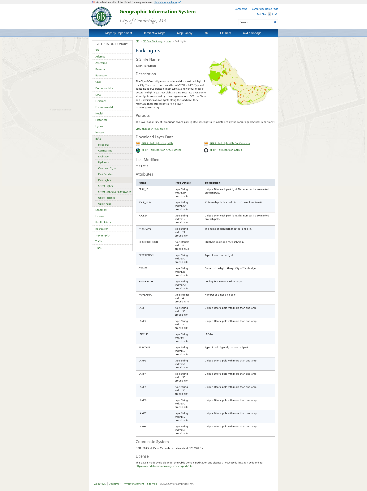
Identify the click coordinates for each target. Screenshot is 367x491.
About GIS (100, 483)
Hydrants (103, 162)
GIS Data (225, 33)
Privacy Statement (133, 483)
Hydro (99, 126)
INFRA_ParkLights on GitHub (225, 150)
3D (97, 50)
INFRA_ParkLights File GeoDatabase (229, 143)
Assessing (101, 63)
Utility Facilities (106, 197)
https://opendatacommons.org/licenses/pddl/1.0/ (164, 466)
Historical (101, 120)
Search (275, 22)
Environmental (104, 107)
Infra (168, 41)
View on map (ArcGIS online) (152, 128)
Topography (102, 235)
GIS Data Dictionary (152, 41)
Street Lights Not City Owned (114, 192)
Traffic (98, 241)
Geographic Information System (157, 16)
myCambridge (252, 33)
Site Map (152, 483)
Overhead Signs (107, 168)
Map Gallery (184, 33)
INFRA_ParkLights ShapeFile (157, 143)
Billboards (104, 144)
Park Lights (104, 180)
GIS (137, 41)
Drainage (103, 156)
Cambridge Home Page (265, 9)
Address (100, 56)
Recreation (101, 228)
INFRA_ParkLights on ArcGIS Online (161, 150)
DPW (98, 94)
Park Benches (105, 174)
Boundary (101, 75)
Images (99, 132)
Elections (100, 101)
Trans (98, 248)
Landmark (101, 209)
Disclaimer (114, 483)
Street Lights (105, 186)
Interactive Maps (154, 33)
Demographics (104, 88)
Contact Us (241, 9)
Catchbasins (105, 150)
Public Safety (103, 222)
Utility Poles (104, 203)
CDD (98, 81)
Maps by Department (118, 33)
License (100, 216)
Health (99, 113)
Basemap (100, 69)
